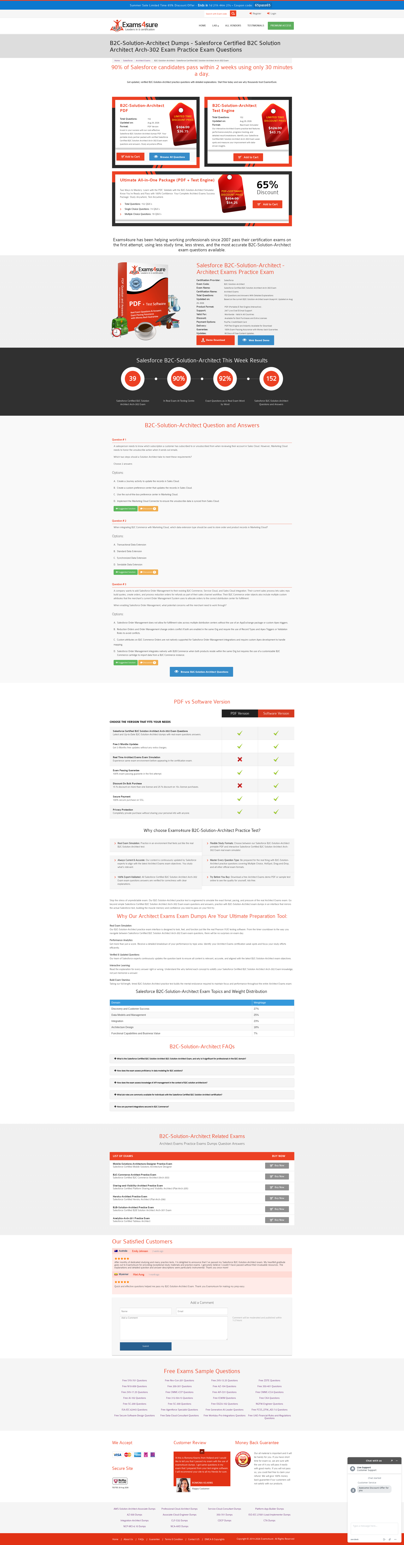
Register (256, 13)
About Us (128, 1539)
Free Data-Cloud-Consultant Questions (179, 1415)
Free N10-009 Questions (134, 1386)
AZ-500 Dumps (134, 1514)
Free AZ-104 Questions (224, 1386)
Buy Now (279, 1165)
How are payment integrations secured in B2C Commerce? (142, 1106)
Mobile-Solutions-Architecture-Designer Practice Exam (142, 1164)
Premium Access (280, 25)
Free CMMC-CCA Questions (269, 1392)
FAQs (141, 1539)
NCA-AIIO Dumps (179, 1526)
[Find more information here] (374, 1500)
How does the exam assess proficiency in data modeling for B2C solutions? (149, 1070)
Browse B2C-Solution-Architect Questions (204, 672)
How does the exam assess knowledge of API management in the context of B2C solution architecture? (161, 1082)
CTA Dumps (269, 1520)
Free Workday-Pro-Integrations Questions (225, 1415)
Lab (214, 25)
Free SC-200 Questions (134, 1404)
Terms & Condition (174, 1539)
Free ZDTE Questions (269, 1380)
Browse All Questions (172, 157)
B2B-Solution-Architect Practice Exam (133, 1207)
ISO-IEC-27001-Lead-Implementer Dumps (269, 1514)
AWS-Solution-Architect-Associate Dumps (134, 1509)
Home (202, 25)
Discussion (149, 508)
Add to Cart (132, 156)
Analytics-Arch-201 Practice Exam (131, 1218)
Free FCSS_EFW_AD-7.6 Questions (270, 1409)
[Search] (233, 13)
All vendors (233, 25)
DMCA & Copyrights (215, 1539)
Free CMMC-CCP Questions (179, 1392)
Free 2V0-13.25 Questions (224, 1380)
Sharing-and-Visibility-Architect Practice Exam (138, 1185)
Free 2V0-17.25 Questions (134, 1392)
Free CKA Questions (269, 1398)
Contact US (193, 1539)
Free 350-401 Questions (269, 1386)
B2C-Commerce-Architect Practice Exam (134, 1175)
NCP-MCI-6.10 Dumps (134, 1526)
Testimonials (255, 25)
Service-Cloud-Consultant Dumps (224, 1509)
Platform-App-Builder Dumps (269, 1509)
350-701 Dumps (225, 1514)
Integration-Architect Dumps (135, 1520)
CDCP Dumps (224, 1520)
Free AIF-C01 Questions (224, 1392)
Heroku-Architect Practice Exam (130, 1196)
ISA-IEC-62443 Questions (134, 1409)
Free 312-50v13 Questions (179, 1398)
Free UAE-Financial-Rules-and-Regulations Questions (269, 1417)
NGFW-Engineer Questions (269, 1404)
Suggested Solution (127, 508)
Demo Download (215, 340)
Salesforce (128, 60)
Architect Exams (143, 60)
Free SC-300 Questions (179, 1404)
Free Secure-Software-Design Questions (134, 1415)
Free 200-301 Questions (179, 1386)
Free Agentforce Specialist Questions (179, 1409)
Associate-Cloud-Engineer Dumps (179, 1514)
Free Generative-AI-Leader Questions (225, 1409)
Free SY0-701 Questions (134, 1380)
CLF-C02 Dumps (179, 1520)
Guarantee (154, 1539)
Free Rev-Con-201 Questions (179, 1380)
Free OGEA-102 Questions (224, 1404)
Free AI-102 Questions (134, 1398)
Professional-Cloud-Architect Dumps (179, 1509)
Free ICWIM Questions (224, 1398)
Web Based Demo (259, 340)
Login (273, 13)
